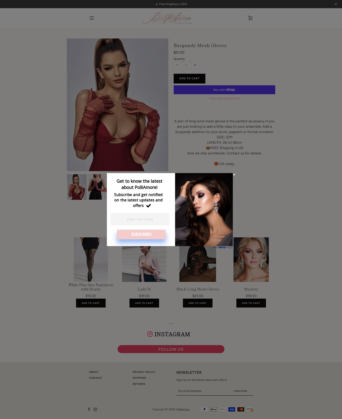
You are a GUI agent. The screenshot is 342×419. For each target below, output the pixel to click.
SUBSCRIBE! (141, 234)
